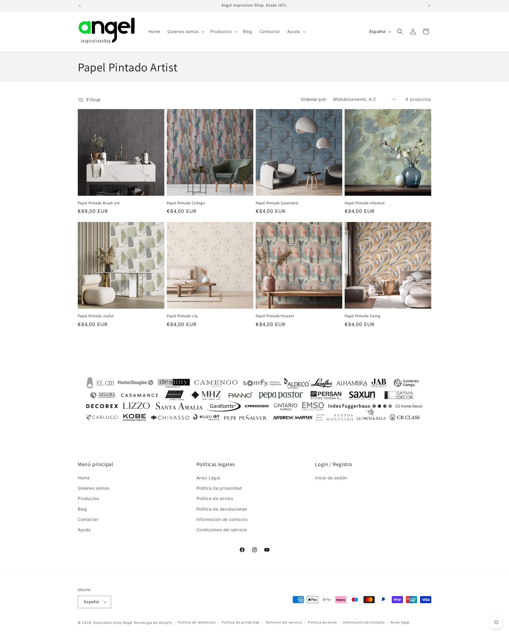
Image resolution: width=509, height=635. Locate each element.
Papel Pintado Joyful (96, 316)
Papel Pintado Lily (182, 316)
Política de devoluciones (221, 508)
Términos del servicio (284, 622)
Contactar (88, 519)
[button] (185, 31)
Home (84, 477)
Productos (88, 498)
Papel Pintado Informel (364, 203)
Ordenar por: (314, 99)
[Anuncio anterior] (79, 5)
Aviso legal (400, 622)
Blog (82, 508)
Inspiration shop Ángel (113, 623)
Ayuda (84, 529)
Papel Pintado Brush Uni (99, 203)
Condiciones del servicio (221, 529)
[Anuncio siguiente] (429, 5)
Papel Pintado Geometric (277, 203)
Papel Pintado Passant (275, 316)
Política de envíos (214, 498)
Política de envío (322, 622)
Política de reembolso (197, 622)
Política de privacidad (219, 488)
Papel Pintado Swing (362, 316)
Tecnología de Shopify (152, 623)
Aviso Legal (208, 477)
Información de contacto (222, 519)
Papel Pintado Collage (186, 203)
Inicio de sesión (331, 477)
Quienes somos (93, 488)
